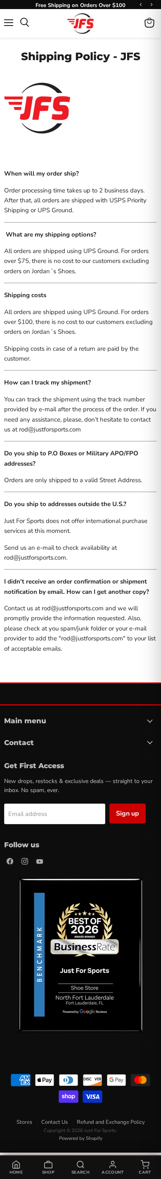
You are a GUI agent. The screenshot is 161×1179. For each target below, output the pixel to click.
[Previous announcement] (140, 4)
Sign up (127, 813)
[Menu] (8, 22)
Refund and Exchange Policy (111, 1122)
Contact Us (54, 1122)
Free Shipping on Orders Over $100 (80, 4)
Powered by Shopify (80, 1138)
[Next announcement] (151, 4)
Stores (24, 1122)
